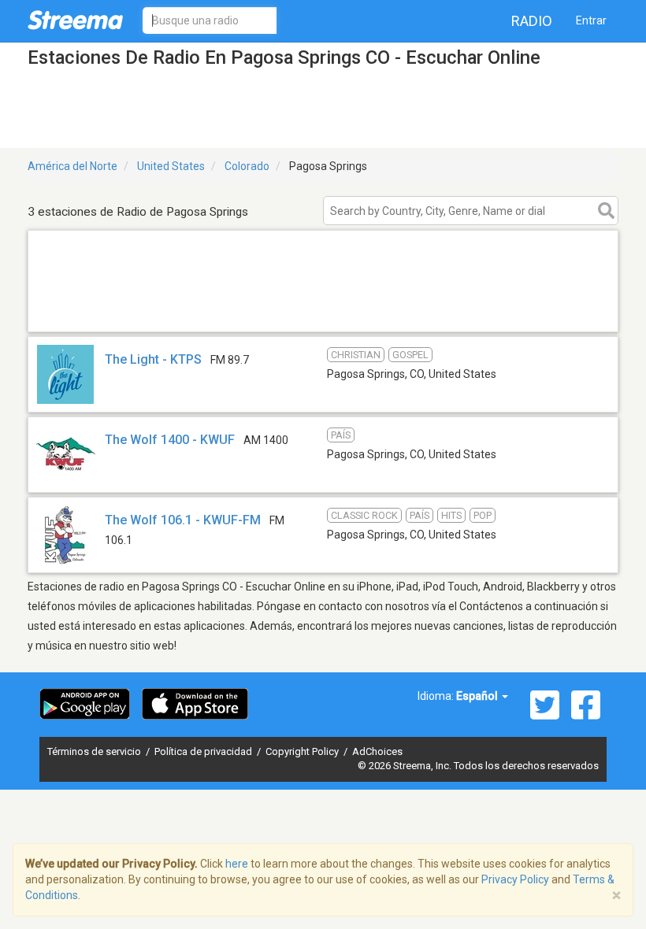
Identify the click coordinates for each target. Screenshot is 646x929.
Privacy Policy (515, 879)
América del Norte (72, 166)
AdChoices (377, 751)
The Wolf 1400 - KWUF (170, 439)
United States (171, 166)
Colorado (247, 166)
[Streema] (75, 19)
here (236, 863)
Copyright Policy (303, 751)
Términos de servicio (95, 751)
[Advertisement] (323, 311)
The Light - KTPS (153, 359)
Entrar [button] (591, 20)
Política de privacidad (204, 751)
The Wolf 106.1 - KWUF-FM (183, 520)
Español (478, 696)
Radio (531, 21)
